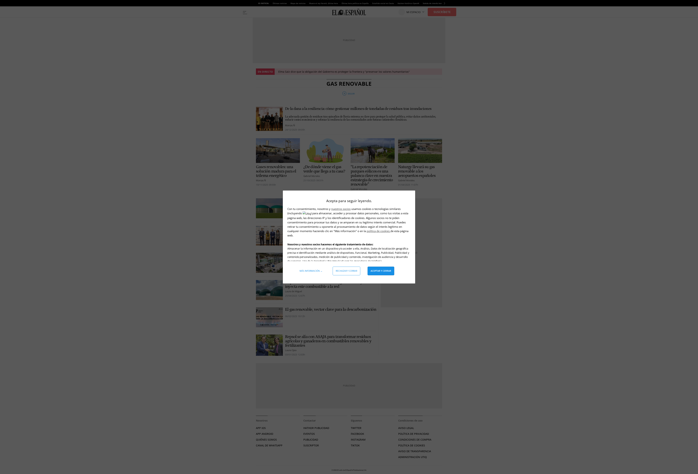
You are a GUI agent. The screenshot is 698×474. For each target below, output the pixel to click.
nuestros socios (341, 209)
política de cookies (378, 231)
